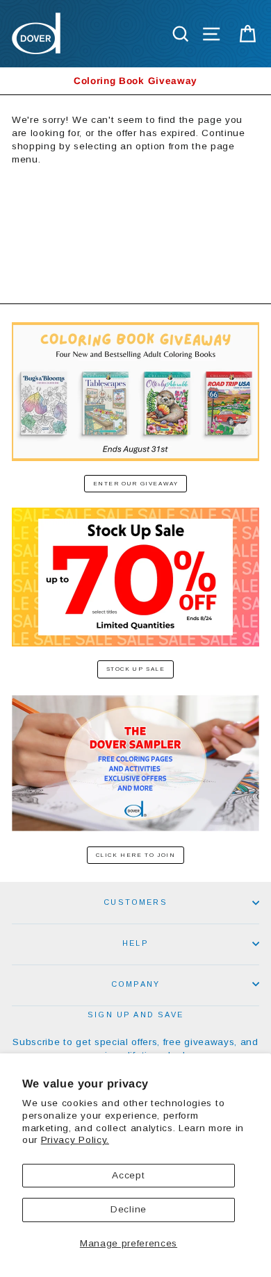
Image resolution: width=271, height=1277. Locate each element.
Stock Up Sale (135, 669)
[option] (135, 80)
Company (135, 984)
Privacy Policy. (75, 1140)
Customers (135, 902)
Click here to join (136, 855)
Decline (128, 1209)
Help (135, 943)
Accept (128, 1175)
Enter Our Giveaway (136, 484)
